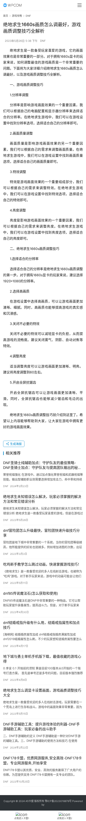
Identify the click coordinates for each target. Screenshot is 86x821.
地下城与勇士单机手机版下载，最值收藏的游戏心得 (42, 658)
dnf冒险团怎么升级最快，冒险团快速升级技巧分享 (41, 532)
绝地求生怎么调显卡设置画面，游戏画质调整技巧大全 (42, 692)
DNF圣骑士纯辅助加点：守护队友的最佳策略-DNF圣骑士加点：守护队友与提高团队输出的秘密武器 (42, 465)
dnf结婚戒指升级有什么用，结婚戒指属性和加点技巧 (41, 625)
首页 (5, 15)
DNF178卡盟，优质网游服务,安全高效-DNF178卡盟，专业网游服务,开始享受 (42, 760)
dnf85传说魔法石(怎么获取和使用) (30, 593)
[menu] (79, 5)
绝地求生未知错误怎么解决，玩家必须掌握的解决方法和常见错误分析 (42, 499)
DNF (43, 40)
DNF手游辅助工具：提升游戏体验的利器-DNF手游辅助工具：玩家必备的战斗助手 (41, 726)
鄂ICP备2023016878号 (58, 801)
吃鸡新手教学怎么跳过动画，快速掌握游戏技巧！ (42, 564)
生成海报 (15, 444)
